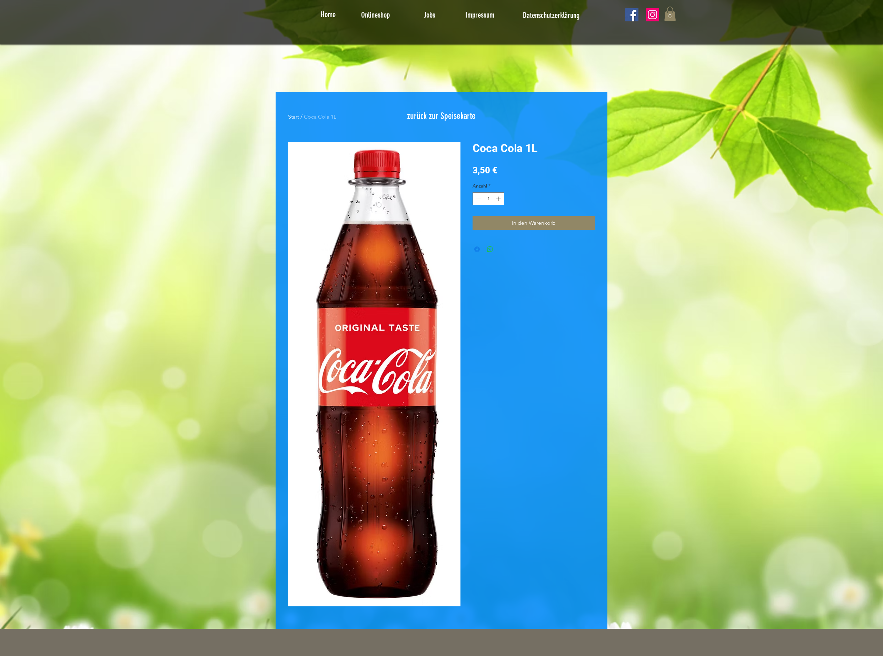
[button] (670, 14)
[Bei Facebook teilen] (477, 249)
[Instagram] (652, 14)
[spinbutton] (488, 199)
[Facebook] (631, 14)
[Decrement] (478, 199)
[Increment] (499, 199)
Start (293, 116)
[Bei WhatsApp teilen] (490, 249)
